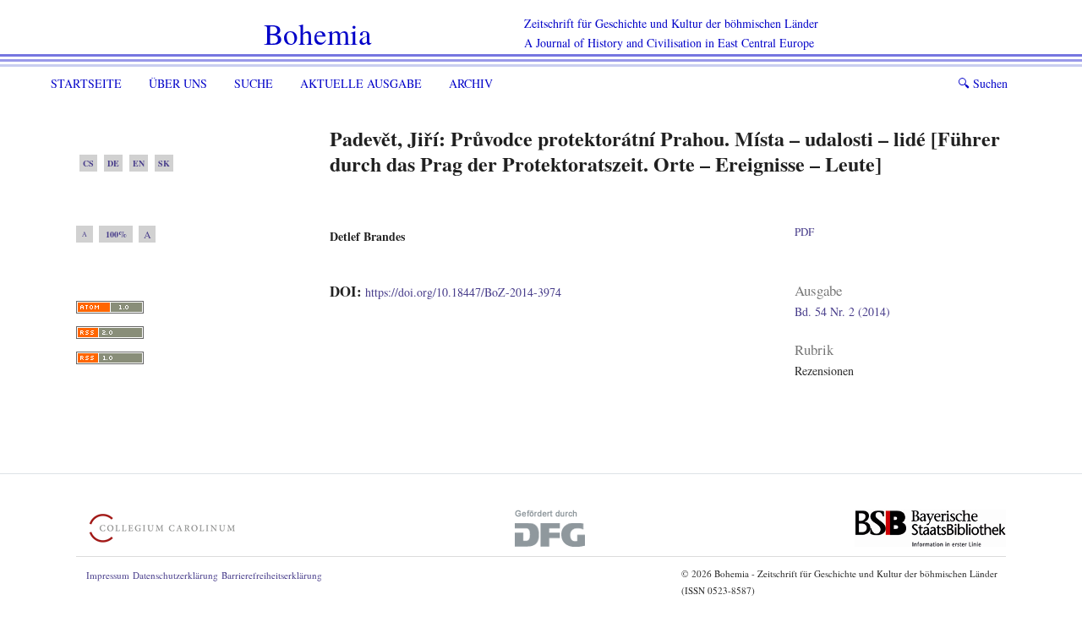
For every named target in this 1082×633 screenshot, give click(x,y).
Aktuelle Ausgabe (361, 83)
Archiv (471, 83)
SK (164, 163)
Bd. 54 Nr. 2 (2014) (842, 311)
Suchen (983, 83)
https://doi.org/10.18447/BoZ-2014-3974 (463, 292)
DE (113, 163)
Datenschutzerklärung (175, 575)
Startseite (86, 83)
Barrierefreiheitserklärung (271, 575)
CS (88, 163)
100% (116, 234)
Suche (253, 83)
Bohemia (318, 33)
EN (139, 163)
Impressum (107, 575)
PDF (804, 231)
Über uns (178, 83)
